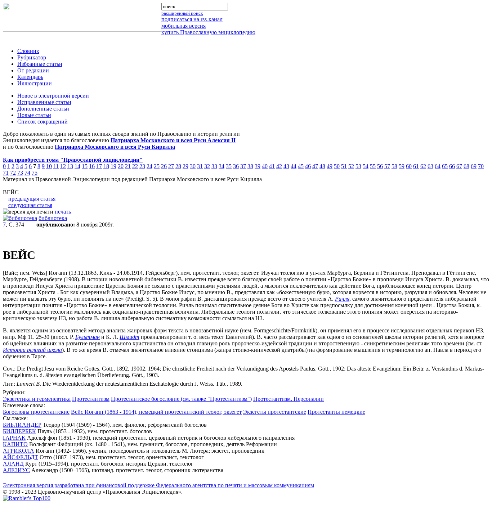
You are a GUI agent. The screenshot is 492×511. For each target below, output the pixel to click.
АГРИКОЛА (18, 451)
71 (6, 173)
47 (315, 166)
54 (365, 166)
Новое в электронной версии (53, 96)
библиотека (53, 218)
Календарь (30, 77)
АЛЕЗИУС (16, 470)
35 (229, 166)
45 (301, 166)
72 (13, 173)
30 (193, 166)
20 (121, 166)
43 (286, 166)
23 (142, 166)
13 (70, 166)
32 (207, 166)
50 (337, 166)
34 (221, 166)
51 (344, 166)
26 (164, 166)
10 (49, 166)
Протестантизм (90, 399)
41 (272, 166)
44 (293, 166)
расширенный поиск (182, 13)
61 (416, 166)
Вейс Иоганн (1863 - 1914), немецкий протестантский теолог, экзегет (156, 412)
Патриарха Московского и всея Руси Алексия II (173, 140)
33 (214, 166)
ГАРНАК (14, 438)
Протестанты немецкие (336, 412)
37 (243, 166)
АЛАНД (13, 464)
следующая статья (30, 205)
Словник (28, 51)
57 (387, 166)
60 (409, 166)
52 (351, 166)
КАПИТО (15, 444)
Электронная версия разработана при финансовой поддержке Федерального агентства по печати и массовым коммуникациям (158, 485)
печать (63, 212)
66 (452, 166)
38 (250, 166)
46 (308, 166)
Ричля (342, 299)
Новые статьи (34, 115)
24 (149, 166)
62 (423, 166)
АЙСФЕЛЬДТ (20, 457)
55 (373, 166)
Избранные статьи (39, 64)
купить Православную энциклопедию (208, 32)
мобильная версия (183, 26)
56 (380, 166)
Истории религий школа (32, 350)
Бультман (87, 337)
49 (329, 166)
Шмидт (129, 337)
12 (63, 166)
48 (322, 166)
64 (437, 166)
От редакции (33, 70)
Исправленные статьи (44, 102)
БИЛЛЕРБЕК (19, 431)
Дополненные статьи (43, 109)
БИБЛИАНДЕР (22, 425)
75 (34, 173)
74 (27, 173)
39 (257, 166)
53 (358, 166)
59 (401, 166)
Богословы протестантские (36, 412)
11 (56, 166)
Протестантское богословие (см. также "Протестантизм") (181, 399)
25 (157, 166)
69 (474, 166)
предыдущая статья (31, 199)
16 (92, 166)
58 (394, 166)
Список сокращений (42, 121)
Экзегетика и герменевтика (37, 399)
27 (171, 166)
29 (185, 166)
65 (445, 166)
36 (236, 166)
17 (99, 166)
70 (481, 166)
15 (85, 166)
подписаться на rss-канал (192, 19)
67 (459, 166)
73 (20, 173)
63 (430, 166)
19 (113, 166)
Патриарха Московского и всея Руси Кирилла (115, 147)
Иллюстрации (34, 83)
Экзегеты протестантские (274, 412)
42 (279, 166)
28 (178, 166)
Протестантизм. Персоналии (288, 399)
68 (466, 166)
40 (265, 166)
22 (135, 166)
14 (77, 166)
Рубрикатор (31, 57)
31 (200, 166)
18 (106, 166)
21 (128, 166)
